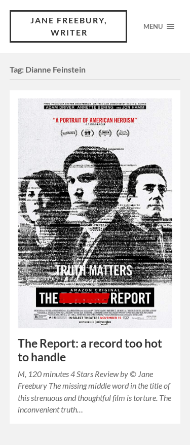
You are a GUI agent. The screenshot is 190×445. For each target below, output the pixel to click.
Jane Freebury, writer (68, 26)
